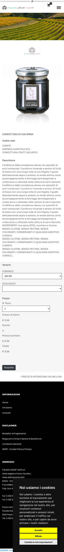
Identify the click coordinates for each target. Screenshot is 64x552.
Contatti (6, 412)
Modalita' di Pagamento (14, 433)
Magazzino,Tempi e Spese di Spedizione (22, 438)
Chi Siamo (7, 407)
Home (5, 402)
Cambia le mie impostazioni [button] (38, 542)
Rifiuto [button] (38, 536)
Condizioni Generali (11, 444)
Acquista (9, 367)
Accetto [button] (38, 530)
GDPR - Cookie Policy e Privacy (17, 449)
